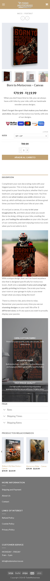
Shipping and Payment (11, 489)
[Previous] (6, 46)
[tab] (25, 177)
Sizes (4, 135)
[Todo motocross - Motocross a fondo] (25, 4)
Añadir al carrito (25, 157)
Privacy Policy (8, 529)
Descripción (8, 177)
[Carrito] (47, 4)
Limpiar (45, 132)
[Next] (44, 46)
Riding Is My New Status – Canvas (12, 467)
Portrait (28, 13)
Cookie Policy (8, 523)
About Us (6, 495)
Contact (5, 501)
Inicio (19, 13)
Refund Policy (8, 517)
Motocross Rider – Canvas (36, 466)
